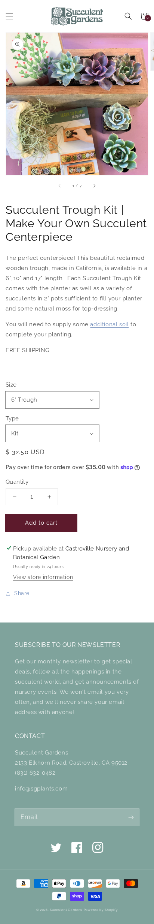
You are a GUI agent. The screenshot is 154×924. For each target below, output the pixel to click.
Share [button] (22, 593)
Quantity (17, 481)
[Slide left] (60, 185)
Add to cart (41, 522)
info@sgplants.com (41, 788)
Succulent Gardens (66, 910)
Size (11, 384)
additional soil (109, 324)
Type (12, 418)
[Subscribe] (131, 817)
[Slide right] (94, 185)
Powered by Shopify (101, 910)
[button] (9, 16)
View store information (43, 577)
